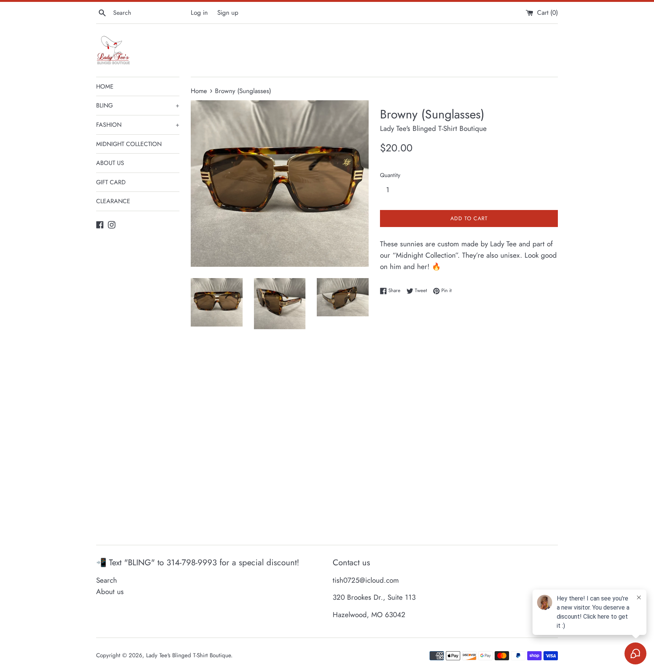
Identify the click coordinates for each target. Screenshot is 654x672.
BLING (137, 105)
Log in (199, 12)
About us (110, 591)
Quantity (390, 175)
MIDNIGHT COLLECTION (129, 144)
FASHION (137, 124)
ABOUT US (110, 163)
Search (106, 580)
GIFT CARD (111, 182)
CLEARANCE (113, 201)
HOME (105, 86)
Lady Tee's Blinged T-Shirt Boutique (188, 655)
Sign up (227, 12)
